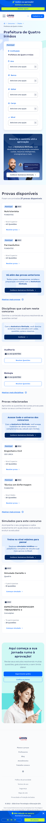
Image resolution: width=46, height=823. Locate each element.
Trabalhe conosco (23, 765)
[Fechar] (43, 813)
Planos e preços (23, 748)
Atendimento (23, 761)
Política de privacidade (23, 780)
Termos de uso (23, 784)
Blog (23, 756)
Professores (23, 752)
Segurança (23, 788)
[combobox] (23, 67)
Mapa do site (23, 793)
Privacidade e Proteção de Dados (23, 797)
